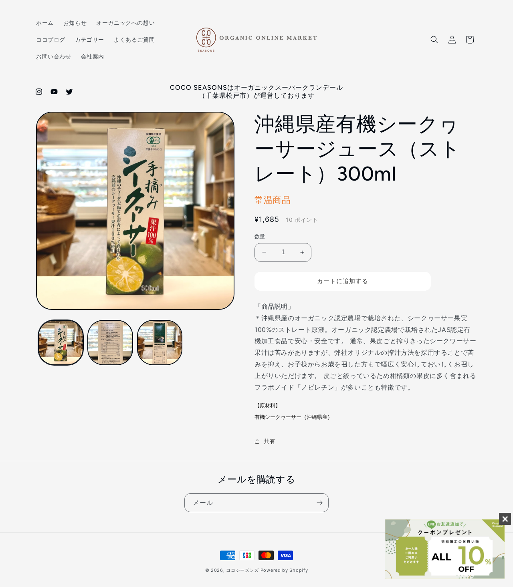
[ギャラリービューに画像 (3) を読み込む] (159, 342)
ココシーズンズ (242, 570)
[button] (434, 39)
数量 (259, 236)
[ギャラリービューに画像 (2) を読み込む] (110, 342)
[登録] (319, 502)
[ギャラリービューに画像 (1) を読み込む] (60, 342)
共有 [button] (269, 441)
